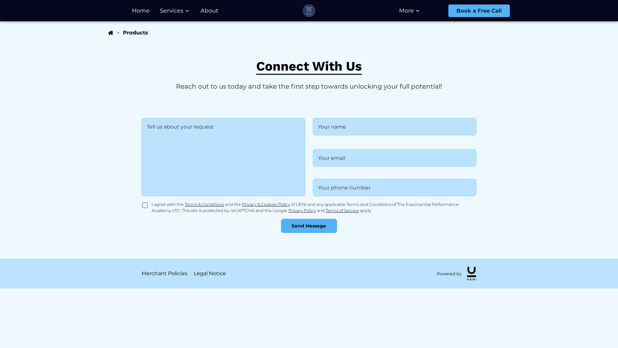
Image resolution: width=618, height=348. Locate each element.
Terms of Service (342, 210)
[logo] (471, 273)
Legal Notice (210, 273)
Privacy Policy (302, 210)
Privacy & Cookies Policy (266, 204)
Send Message (309, 226)
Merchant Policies (164, 273)
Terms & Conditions (204, 204)
